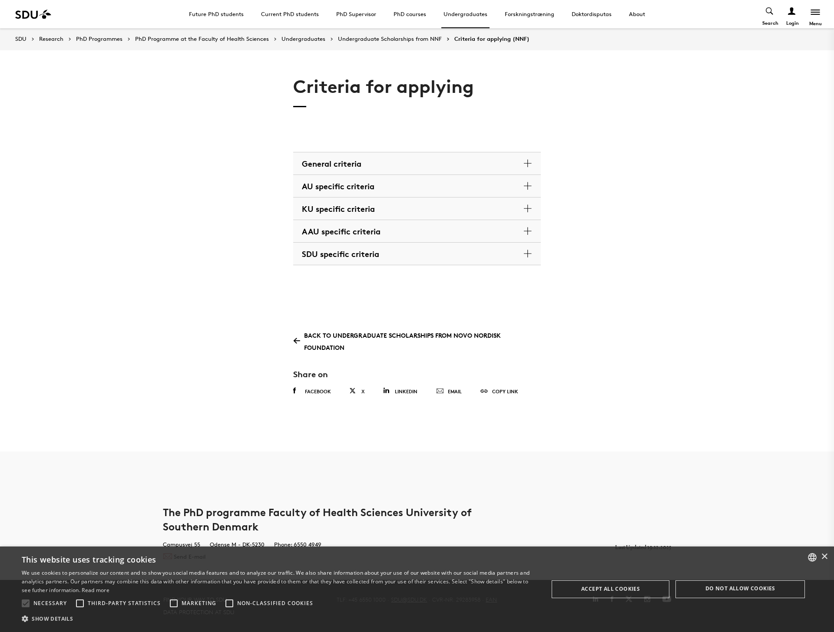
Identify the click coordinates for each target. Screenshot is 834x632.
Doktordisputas (592, 13)
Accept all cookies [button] (610, 588)
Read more (95, 590)
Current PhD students (290, 13)
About (637, 13)
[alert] (417, 589)
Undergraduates (465, 13)
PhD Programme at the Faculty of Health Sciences (202, 39)
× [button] (824, 556)
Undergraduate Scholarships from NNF (390, 39)
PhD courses (410, 13)
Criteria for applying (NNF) (492, 39)
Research (51, 39)
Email (455, 391)
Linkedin (406, 391)
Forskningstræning (529, 13)
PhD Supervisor (356, 13)
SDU (20, 39)
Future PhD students (216, 13)
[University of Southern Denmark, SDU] (33, 14)
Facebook (318, 391)
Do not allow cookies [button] (740, 588)
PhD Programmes (99, 39)
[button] (25, 603)
